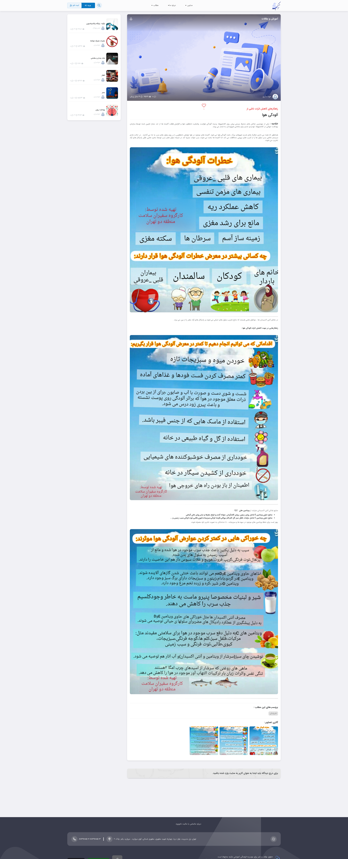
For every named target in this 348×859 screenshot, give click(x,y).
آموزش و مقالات (270, 19)
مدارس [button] (190, 5)
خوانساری (267, 96)
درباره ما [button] (172, 5)
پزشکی (272, 713)
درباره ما (198, 824)
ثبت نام (182, 824)
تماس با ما (190, 824)
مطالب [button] (156, 5)
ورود (177, 824)
